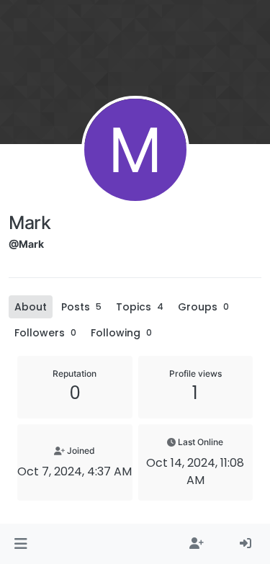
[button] (20, 543)
